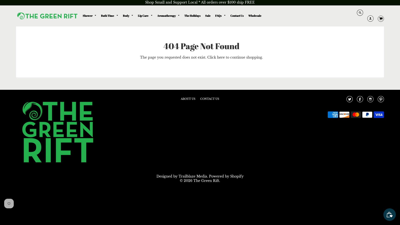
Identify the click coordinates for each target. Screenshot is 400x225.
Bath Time (108, 16)
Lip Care (143, 16)
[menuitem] (90, 16)
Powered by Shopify (226, 176)
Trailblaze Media (193, 176)
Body (126, 16)
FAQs (218, 16)
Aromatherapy (166, 16)
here (221, 57)
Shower (88, 16)
